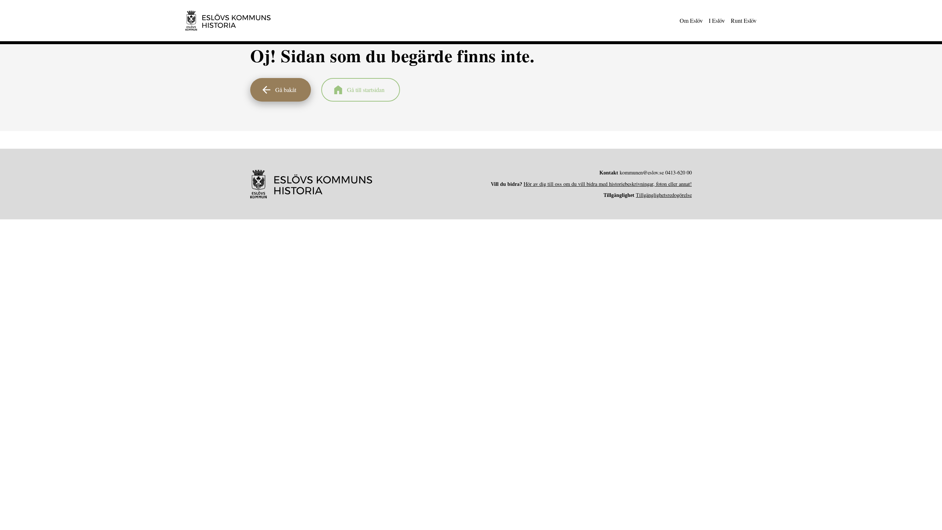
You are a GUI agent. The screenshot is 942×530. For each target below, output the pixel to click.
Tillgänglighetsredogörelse (664, 194)
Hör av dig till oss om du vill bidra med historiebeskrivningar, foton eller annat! (608, 183)
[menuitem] (691, 20)
